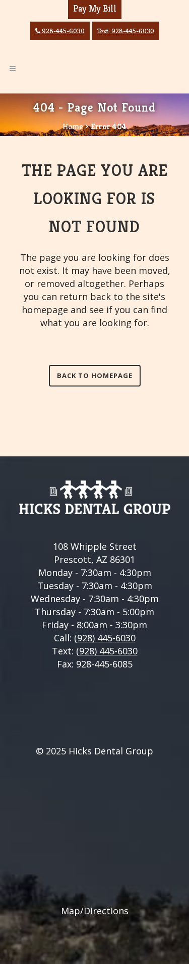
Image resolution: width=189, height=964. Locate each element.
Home (72, 126)
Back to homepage (95, 375)
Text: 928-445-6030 (125, 31)
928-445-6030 (60, 31)
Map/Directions (95, 911)
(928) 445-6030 (105, 638)
